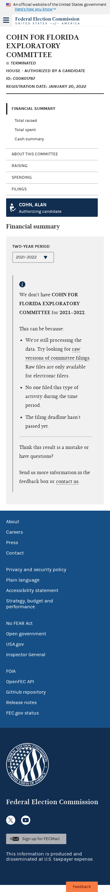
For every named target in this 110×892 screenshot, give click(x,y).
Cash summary (29, 139)
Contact (15, 553)
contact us (67, 481)
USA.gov (15, 644)
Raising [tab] (20, 165)
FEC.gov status (22, 713)
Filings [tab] (19, 189)
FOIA (11, 671)
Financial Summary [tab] (33, 108)
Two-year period (31, 246)
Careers (14, 532)
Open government (26, 634)
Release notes (21, 702)
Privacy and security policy (36, 569)
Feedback (82, 886)
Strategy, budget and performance (29, 604)
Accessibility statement (32, 590)
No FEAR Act (19, 623)
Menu (6, 20)
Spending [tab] (22, 177)
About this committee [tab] (35, 154)
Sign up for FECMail (41, 838)
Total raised (26, 120)
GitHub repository (26, 692)
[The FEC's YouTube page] (25, 820)
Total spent (25, 129)
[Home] (47, 20)
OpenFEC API (20, 681)
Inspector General (25, 654)
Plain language (22, 580)
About (12, 521)
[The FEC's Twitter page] (10, 820)
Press (12, 542)
